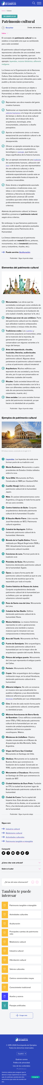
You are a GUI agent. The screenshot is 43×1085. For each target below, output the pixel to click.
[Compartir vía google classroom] (17, 853)
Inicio (3, 11)
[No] (41, 1071)
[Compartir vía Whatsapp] (22, 853)
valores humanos (13, 113)
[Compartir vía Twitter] (3, 853)
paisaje (21, 152)
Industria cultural (13, 829)
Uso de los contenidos (21, 1066)
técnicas (9, 698)
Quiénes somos (22, 1059)
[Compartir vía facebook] (8, 853)
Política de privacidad (21, 1062)
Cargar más (23, 1015)
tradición (37, 159)
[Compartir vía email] (13, 853)
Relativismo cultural (14, 833)
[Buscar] (33, 3)
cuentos (29, 330)
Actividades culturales (15, 837)
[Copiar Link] (27, 853)
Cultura (9, 11)
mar (7, 165)
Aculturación (24, 252)
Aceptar (35, 1077)
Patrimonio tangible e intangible (19, 841)
